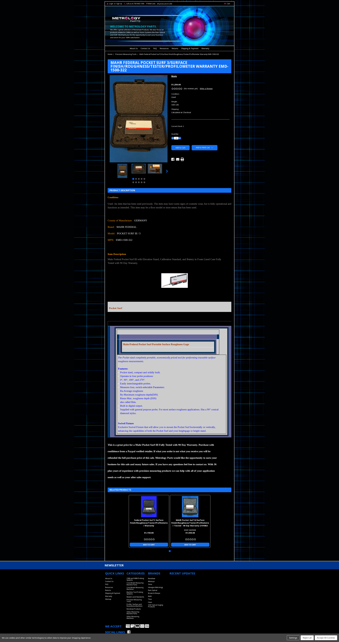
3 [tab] (139, 179)
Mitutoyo (151, 581)
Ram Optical (152, 590)
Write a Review (206, 88)
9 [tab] (142, 182)
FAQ (155, 48)
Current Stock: (177, 126)
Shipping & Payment (190, 48)
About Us (134, 48)
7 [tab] (136, 182)
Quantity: (175, 134)
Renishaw (151, 578)
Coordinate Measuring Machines (135, 588)
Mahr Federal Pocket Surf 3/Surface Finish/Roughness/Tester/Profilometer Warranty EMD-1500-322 (179, 54)
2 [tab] (136, 179)
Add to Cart (149, 544)
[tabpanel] (122, 171)
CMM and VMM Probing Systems (135, 579)
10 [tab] (144, 182)
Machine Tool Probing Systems (135, 593)
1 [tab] (133, 179)
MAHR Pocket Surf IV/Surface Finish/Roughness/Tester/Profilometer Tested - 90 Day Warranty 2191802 (190, 523)
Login (111, 4)
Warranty (205, 48)
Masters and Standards (135, 597)
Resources (164, 48)
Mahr (150, 596)
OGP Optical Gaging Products (155, 606)
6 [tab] (133, 182)
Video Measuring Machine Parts (133, 613)
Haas (150, 602)
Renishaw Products (134, 609)
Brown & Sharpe (154, 593)
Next (167, 171)
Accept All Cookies (326, 637)
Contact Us (145, 48)
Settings (293, 637)
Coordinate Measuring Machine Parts (135, 584)
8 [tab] (139, 182)
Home (110, 54)
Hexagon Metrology (155, 587)
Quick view (149, 506)
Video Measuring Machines (133, 617)
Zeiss (150, 584)
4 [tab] (142, 179)
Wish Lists (151, 4)
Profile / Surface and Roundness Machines (134, 605)
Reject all (307, 637)
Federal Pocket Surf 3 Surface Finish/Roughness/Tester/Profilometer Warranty (149, 523)
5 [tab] (144, 179)
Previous (110, 171)
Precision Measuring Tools (126, 54)
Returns (175, 48)
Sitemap (108, 599)
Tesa (150, 599)
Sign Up (119, 4)
